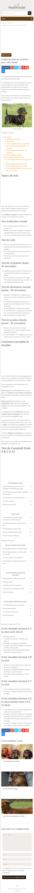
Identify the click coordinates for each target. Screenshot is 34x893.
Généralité (9, 23)
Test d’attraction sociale (13, 139)
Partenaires (18, 891)
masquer (10, 133)
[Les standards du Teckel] (17, 751)
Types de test (8, 137)
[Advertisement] (17, 40)
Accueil (2, 23)
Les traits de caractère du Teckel (13, 816)
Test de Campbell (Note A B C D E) (14, 157)
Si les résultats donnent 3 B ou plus (16, 164)
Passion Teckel (12, 888)
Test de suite (10, 141)
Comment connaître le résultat (12, 155)
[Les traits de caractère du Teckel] (17, 806)
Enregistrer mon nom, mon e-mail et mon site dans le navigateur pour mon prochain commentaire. (16, 870)
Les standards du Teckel (11, 761)
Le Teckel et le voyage (10, 789)
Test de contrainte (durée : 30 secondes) (18, 143)
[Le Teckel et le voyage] (17, 779)
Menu (3, 18)
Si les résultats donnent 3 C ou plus (16, 166)
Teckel (22, 206)
